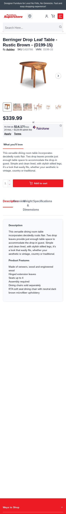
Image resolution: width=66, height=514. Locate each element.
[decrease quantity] (9, 185)
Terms (17, 133)
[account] (46, 16)
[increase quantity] (9, 181)
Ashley (10, 49)
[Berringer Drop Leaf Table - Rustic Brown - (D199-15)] (33, 75)
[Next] (58, 76)
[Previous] (8, 76)
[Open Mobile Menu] (60, 16)
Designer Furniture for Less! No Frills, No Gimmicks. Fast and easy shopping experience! (33, 5)
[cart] (53, 16)
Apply (7, 133)
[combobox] (33, 28)
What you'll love (13, 144)
